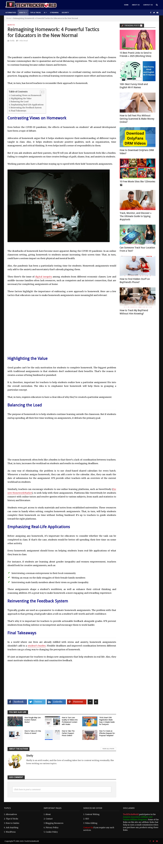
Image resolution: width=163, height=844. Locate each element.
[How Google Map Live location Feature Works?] (15, 721)
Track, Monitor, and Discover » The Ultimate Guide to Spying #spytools (135, 216)
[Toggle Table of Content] (41, 92)
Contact (49, 819)
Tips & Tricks (35, 12)
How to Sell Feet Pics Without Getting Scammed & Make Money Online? (137, 118)
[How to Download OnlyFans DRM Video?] (137, 137)
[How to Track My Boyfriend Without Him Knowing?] (137, 297)
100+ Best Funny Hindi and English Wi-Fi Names (134, 86)
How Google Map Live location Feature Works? (32, 720)
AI (44, 12)
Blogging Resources (54, 823)
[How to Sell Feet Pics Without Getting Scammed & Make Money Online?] (137, 102)
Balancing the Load (19, 101)
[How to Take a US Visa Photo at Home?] (15, 735)
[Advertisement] (62, 50)
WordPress (11, 832)
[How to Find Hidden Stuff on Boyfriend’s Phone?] (137, 266)
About (48, 814)
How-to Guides (12, 823)
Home (126, 5)
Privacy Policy (52, 827)
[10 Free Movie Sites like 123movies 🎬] (137, 168)
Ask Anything (12, 827)
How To (22, 12)
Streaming (54, 12)
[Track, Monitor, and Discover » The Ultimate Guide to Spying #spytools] (137, 200)
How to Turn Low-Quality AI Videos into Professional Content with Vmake (70, 721)
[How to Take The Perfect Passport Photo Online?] (52, 735)
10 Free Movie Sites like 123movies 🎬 (137, 183)
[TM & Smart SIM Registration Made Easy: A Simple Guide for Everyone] (89, 721)
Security (65, 12)
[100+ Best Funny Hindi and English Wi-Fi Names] (137, 71)
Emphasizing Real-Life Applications (27, 105)
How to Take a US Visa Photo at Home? (32, 732)
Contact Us (148, 5)
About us (136, 5)
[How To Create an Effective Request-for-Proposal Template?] (89, 735)
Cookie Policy (52, 832)
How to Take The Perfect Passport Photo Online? (68, 733)
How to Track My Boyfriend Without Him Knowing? (134, 312)
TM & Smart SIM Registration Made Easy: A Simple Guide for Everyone (107, 721)
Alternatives (10, 12)
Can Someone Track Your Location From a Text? (137, 249)
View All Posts (108, 749)
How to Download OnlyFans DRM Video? (137, 152)
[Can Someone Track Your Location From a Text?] (137, 234)
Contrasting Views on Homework (26, 95)
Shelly (12, 41)
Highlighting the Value (21, 98)
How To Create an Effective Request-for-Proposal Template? (107, 733)
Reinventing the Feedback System (26, 107)
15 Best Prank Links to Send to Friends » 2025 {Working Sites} (136, 54)
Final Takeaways (18, 111)
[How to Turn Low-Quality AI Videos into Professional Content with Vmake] (52, 721)
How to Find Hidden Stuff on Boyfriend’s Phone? (135, 281)
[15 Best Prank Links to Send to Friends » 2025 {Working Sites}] (137, 40)
